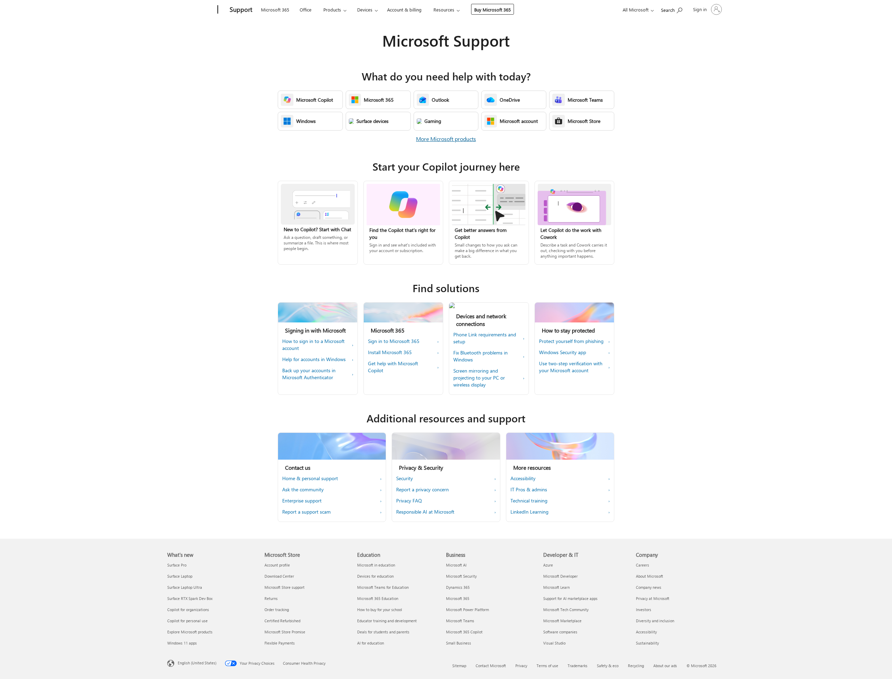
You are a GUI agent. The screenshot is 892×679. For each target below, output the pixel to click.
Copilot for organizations (188, 609)
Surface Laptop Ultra (184, 587)
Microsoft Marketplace (562, 620)
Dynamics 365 (458, 587)
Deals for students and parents (383, 631)
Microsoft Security (461, 576)
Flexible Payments (279, 643)
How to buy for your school (379, 609)
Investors (643, 609)
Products (332, 10)
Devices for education (375, 576)
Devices (364, 10)
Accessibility (646, 631)
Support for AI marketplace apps (570, 598)
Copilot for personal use (187, 620)
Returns (271, 598)
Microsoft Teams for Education (383, 587)
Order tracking (276, 609)
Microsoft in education (376, 565)
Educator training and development (387, 620)
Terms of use (547, 665)
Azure (548, 565)
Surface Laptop (179, 576)
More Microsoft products (446, 138)
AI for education (370, 643)
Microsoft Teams (460, 620)
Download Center (279, 576)
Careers (642, 565)
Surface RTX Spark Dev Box (190, 598)
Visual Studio (554, 643)
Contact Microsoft (491, 665)
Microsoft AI (456, 565)
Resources (443, 10)
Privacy (521, 665)
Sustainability (647, 643)
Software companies (560, 631)
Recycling (636, 665)
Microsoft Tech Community (566, 609)
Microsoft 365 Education (377, 598)
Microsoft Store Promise (284, 631)
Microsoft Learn (556, 587)
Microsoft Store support (284, 587)
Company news (648, 587)
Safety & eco (607, 665)
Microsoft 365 (275, 10)
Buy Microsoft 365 (492, 10)
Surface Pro (176, 565)
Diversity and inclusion (655, 620)
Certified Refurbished (282, 620)
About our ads (665, 665)
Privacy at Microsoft (652, 598)
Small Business (458, 643)
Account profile (277, 565)
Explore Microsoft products (190, 631)
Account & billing (404, 10)
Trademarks (577, 665)
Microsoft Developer (560, 576)
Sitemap (459, 665)
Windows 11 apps (182, 643)
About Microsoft (649, 576)
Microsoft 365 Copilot (464, 631)
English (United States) (197, 662)
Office (306, 10)
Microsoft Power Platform (467, 609)
